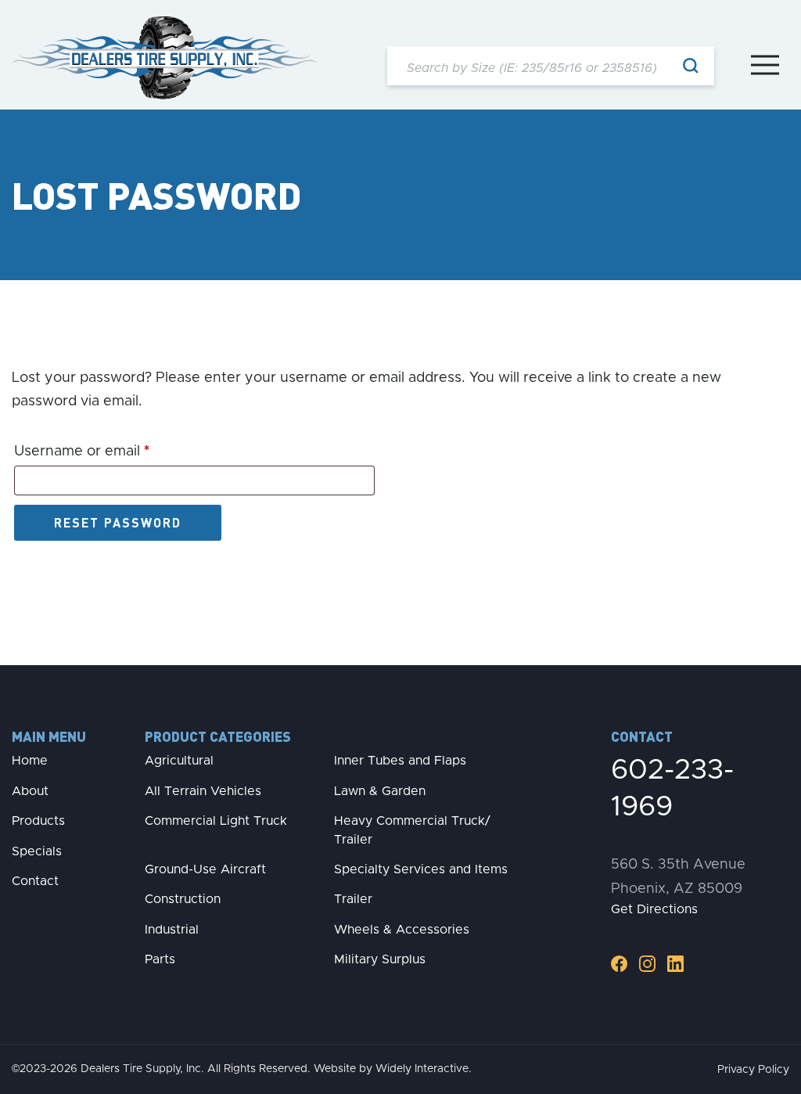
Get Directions (654, 909)
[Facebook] (619, 963)
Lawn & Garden (380, 791)
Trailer (353, 899)
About (30, 791)
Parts (160, 959)
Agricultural (179, 760)
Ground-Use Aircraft (205, 869)
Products (38, 821)
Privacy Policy (753, 1069)
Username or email (112, 451)
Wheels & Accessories (401, 929)
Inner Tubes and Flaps (400, 760)
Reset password (117, 522)
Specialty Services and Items (421, 869)
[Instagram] (647, 963)
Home (30, 760)
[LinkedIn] (675, 963)
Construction (183, 899)
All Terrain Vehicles (203, 791)
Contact (35, 881)
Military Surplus (380, 959)
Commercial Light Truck (216, 821)
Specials (37, 851)
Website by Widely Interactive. (393, 1068)
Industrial (172, 929)
